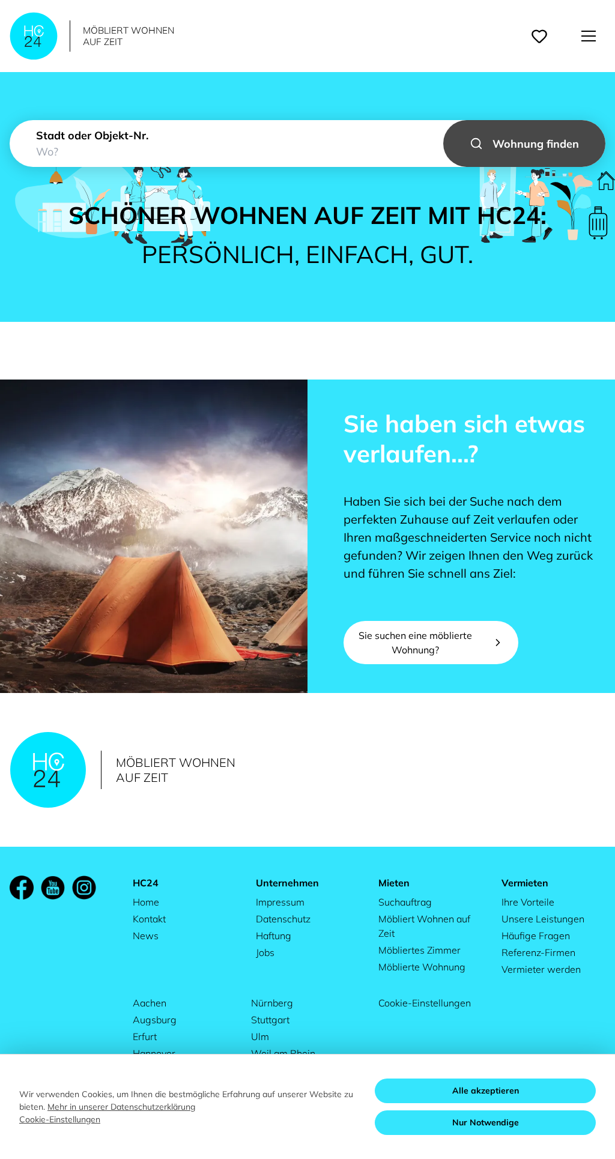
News (146, 936)
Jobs (265, 952)
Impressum (280, 902)
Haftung (273, 936)
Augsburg (155, 1020)
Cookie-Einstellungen (424, 1003)
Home (146, 902)
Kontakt (149, 919)
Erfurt (145, 1036)
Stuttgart (270, 1020)
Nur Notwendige (485, 1122)
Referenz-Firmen (538, 952)
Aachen (149, 1003)
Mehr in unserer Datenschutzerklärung (121, 1106)
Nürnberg (272, 1003)
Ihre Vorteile (527, 902)
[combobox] (307, 143)
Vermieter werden (541, 969)
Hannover (154, 1053)
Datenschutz (283, 919)
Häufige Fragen (535, 936)
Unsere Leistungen (542, 919)
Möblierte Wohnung (421, 967)
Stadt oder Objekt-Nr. (92, 135)
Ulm (260, 1036)
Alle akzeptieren (485, 1090)
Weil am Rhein (283, 1053)
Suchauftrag (405, 902)
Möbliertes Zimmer (419, 950)
